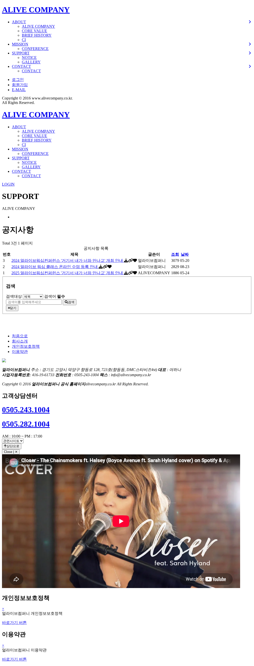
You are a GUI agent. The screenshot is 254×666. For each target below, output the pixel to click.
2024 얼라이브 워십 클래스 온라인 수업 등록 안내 (55, 267)
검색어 (54, 296)
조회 (175, 254)
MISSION (20, 149)
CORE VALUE (34, 31)
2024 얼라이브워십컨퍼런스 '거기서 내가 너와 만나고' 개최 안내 (67, 260)
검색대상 (14, 296)
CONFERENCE (35, 49)
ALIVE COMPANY (36, 9)
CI (24, 40)
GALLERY (31, 62)
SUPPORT (21, 158)
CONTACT (31, 71)
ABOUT (19, 127)
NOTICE (29, 57)
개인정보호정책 (26, 346)
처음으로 (20, 336)
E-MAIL (19, 90)
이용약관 (20, 351)
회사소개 (20, 341)
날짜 (185, 254)
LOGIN (8, 184)
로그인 (18, 79)
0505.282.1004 (26, 423)
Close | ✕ (11, 452)
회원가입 (20, 85)
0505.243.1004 (26, 409)
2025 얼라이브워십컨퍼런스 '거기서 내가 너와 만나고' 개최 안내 (67, 273)
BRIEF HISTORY (37, 35)
